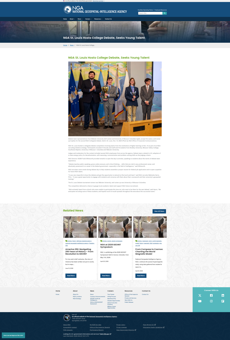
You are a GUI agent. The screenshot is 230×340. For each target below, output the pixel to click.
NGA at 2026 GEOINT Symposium (96, 302)
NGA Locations (77, 296)
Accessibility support (70, 327)
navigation (156, 243)
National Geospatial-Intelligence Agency (103, 316)
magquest (145, 241)
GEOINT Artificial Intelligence (95, 299)
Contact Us (145, 294)
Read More (71, 276)
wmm (150, 241)
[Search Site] (164, 13)
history (74, 241)
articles (69, 241)
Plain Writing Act (148, 325)
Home (65, 45)
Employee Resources (161, 10)
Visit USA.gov (104, 334)
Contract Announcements (97, 296)
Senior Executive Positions (112, 303)
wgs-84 (137, 245)
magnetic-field (148, 243)
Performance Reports (97, 330)
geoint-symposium (117, 241)
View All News (159, 211)
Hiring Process (111, 296)
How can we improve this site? (13, 335)
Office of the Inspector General (100, 327)
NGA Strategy (77, 298)
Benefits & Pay (111, 298)
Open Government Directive (125, 330)
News (72, 45)
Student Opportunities (113, 300)
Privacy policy (120, 325)
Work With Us (128, 300)
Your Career (110, 294)
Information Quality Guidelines (153, 327)
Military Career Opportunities (111, 307)
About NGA (66, 325)
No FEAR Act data (95, 325)
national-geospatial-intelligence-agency (77, 243)
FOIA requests (68, 330)
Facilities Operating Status (145, 10)
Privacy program (121, 327)
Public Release (129, 302)
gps (160, 243)
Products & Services (130, 298)
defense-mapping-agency (84, 241)
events (109, 241)
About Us (75, 294)
